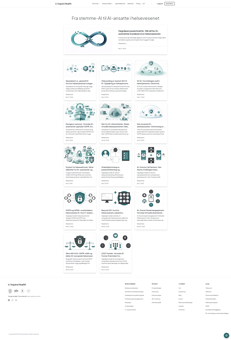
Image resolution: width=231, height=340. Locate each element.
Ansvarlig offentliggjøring (213, 310)
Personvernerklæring (212, 295)
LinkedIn (181, 306)
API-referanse (156, 299)
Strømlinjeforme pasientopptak (134, 295)
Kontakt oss (182, 291)
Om (143, 4)
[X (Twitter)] (12, 300)
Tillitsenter (209, 288)
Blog (180, 295)
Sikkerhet (130, 4)
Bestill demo (169, 3)
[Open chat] (226, 335)
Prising (138, 4)
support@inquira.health (33, 296)
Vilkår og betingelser (212, 302)
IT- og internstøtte (130, 310)
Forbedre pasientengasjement (134, 299)
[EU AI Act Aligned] (28, 291)
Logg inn (160, 4)
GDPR (207, 306)
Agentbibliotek (120, 4)
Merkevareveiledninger (185, 302)
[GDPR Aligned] (22, 291)
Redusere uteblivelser (131, 288)
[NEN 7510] (16, 291)
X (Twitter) (182, 310)
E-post (181, 299)
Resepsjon (128, 302)
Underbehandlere (211, 299)
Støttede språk (156, 302)
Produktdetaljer (156, 288)
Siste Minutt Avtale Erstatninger (134, 291)
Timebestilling (129, 306)
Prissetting (155, 291)
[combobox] (150, 3)
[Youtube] (16, 300)
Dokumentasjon (156, 295)
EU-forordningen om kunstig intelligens (217, 313)
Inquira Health (24, 334)
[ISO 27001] (10, 291)
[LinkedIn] (9, 300)
